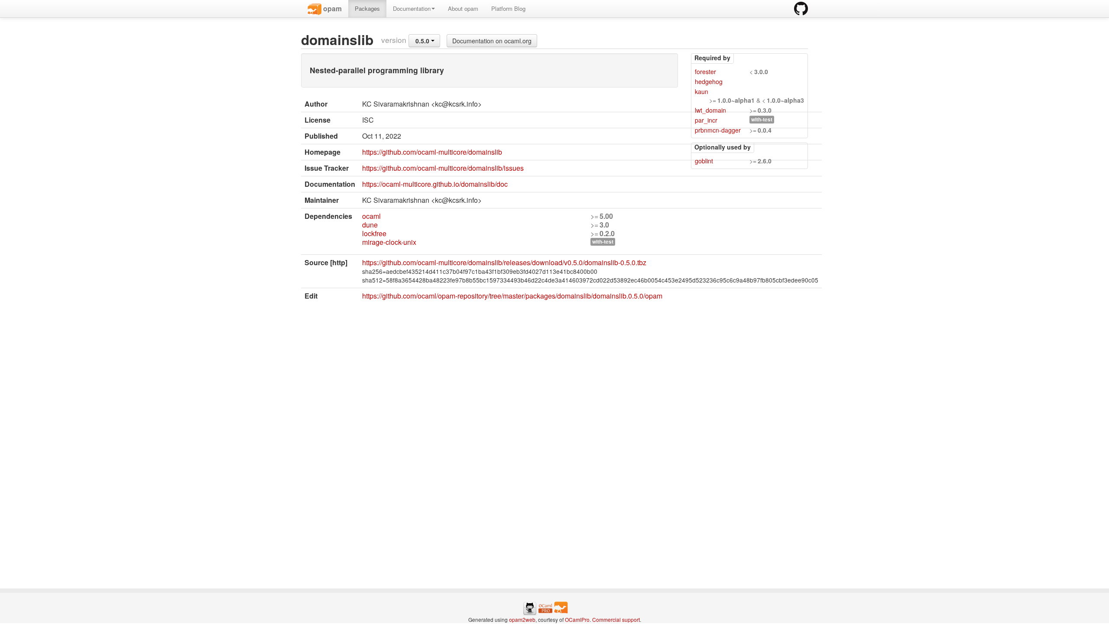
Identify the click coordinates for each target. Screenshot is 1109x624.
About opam (463, 8)
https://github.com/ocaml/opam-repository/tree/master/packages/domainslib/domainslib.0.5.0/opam (512, 296)
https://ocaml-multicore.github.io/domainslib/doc (435, 184)
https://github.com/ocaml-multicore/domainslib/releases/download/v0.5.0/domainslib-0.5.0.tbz (504, 262)
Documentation (412, 8)
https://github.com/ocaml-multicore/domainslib (432, 152)
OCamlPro (577, 619)
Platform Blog (508, 8)
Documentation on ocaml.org (492, 40)
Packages (367, 8)
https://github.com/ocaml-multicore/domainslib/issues (443, 168)
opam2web (522, 619)
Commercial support (616, 619)
